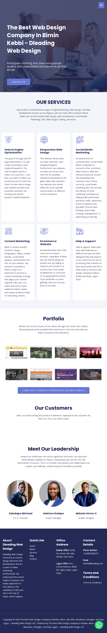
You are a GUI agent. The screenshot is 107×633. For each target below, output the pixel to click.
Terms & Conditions (92, 582)
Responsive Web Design (51, 151)
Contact (33, 558)
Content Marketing (17, 241)
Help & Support (86, 241)
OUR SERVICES (53, 102)
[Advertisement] (53, 31)
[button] (99, 625)
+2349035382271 (91, 553)
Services (33, 552)
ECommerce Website (48, 242)
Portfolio (53, 318)
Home (32, 546)
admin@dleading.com (93, 563)
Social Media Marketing (84, 151)
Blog (32, 555)
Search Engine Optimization (13, 151)
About (32, 549)
